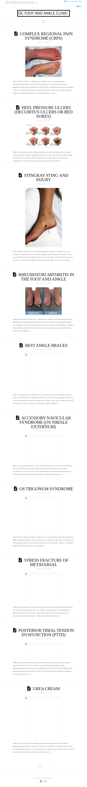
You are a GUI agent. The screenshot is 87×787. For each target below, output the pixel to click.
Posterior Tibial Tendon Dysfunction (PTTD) (46, 632)
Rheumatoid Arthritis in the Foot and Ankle (46, 276)
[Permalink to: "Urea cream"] (43, 718)
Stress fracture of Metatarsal (46, 562)
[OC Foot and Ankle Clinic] (43, 1)
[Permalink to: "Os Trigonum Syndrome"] (43, 514)
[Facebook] (78, 6)
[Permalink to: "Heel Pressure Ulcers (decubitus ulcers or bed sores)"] (43, 136)
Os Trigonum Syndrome (46, 488)
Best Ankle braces (46, 345)
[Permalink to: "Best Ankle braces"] (43, 372)
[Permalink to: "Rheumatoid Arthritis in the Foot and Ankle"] (43, 301)
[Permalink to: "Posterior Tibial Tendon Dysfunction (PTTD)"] (43, 650)
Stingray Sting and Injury (46, 177)
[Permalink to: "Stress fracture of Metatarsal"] (43, 588)
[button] (43, 22)
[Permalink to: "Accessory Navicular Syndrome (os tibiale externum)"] (43, 448)
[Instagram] (80, 6)
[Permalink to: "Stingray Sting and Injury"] (43, 217)
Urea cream (46, 688)
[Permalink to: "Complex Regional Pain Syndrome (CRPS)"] (43, 61)
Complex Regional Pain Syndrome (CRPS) (46, 36)
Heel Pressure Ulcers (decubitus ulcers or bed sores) (43, 112)
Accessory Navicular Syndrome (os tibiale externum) (45, 422)
